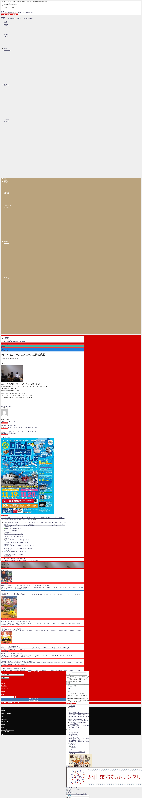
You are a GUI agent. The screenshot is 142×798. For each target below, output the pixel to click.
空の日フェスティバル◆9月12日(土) (78, 720)
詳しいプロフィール (71, 703)
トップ (2, 680)
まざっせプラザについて (10, 4)
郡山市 (71, 707)
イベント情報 (5, 14)
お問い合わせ (14, 14)
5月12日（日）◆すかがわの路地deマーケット (16, 558)
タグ (67, 676)
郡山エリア (4, 349)
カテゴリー (69, 673)
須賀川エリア (4, 688)
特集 (2, 347)
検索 (68, 683)
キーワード (69, 671)
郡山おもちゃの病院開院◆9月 (77, 719)
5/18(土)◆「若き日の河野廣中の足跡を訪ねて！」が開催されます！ (21, 560)
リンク (5, 5)
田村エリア (4, 691)
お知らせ (3, 346)
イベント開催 (4, 344)
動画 (2, 716)
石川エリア (4, 694)
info (4, 363)
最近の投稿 (72, 706)
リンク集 (3, 734)
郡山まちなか (4, 350)
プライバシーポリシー (9, 7)
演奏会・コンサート (6, 713)
